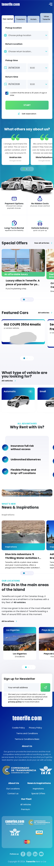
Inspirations (8, 514)
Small (43, 391)
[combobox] (27, 35)
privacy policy (15, 702)
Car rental (8, 19)
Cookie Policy (18, 727)
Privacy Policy (35, 727)
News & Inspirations (39, 783)
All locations (8, 621)
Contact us (12, 793)
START (27, 105)
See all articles (41, 243)
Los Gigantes (20, 653)
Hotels (33, 19)
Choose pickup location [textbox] (19, 35)
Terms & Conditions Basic (27, 739)
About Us (13, 783)
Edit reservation (29, 113)
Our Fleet (26, 799)
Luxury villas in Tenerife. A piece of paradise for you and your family (23, 282)
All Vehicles (25, 804)
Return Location (13, 44)
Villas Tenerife (46, 18)
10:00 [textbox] (32, 67)
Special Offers (38, 793)
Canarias (27, 718)
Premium (25, 809)
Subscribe (45, 687)
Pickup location (13, 27)
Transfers (20, 19)
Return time (11, 76)
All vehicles (43, 312)
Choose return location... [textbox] (20, 51)
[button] (24, 169)
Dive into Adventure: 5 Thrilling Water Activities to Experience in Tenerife (23, 556)
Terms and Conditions (27, 733)
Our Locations (13, 788)
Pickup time (11, 60)
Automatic (10, 391)
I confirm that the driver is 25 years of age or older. (28, 94)
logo (10, 4)
